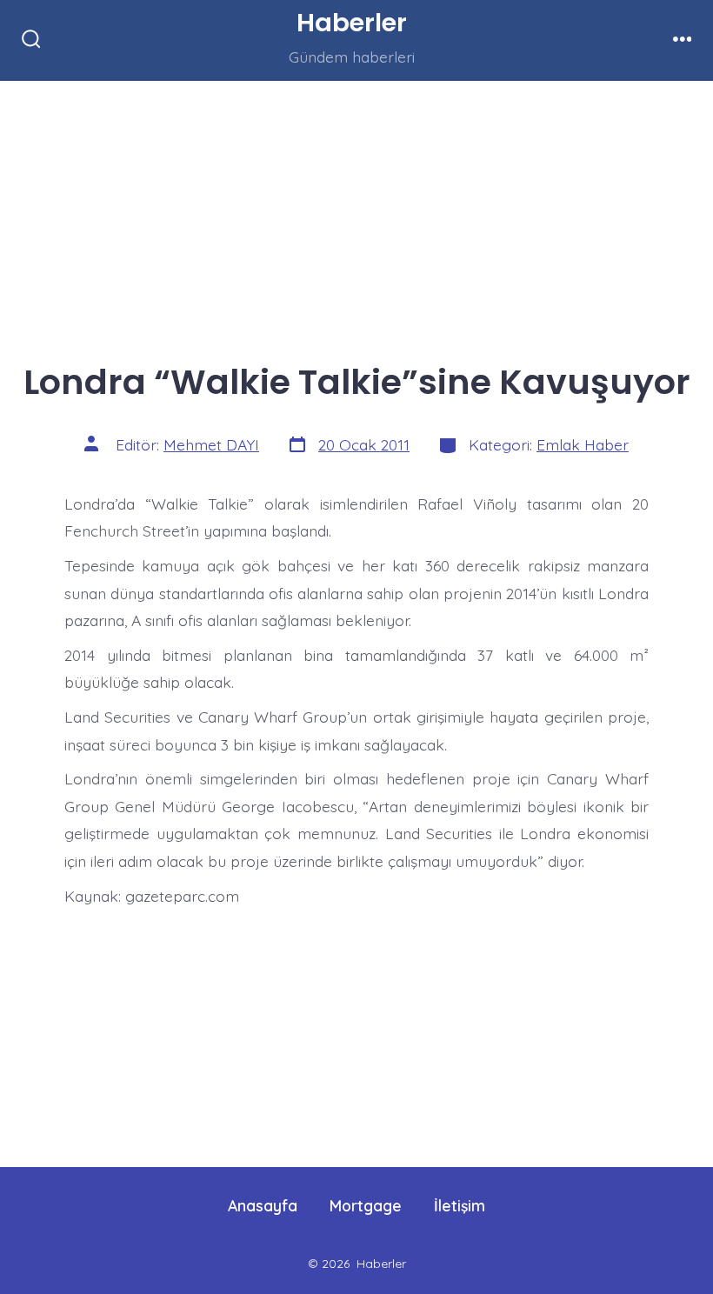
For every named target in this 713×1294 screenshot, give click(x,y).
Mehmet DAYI (211, 444)
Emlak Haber (582, 444)
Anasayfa (262, 1205)
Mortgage (366, 1205)
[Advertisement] (356, 209)
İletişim (459, 1205)
